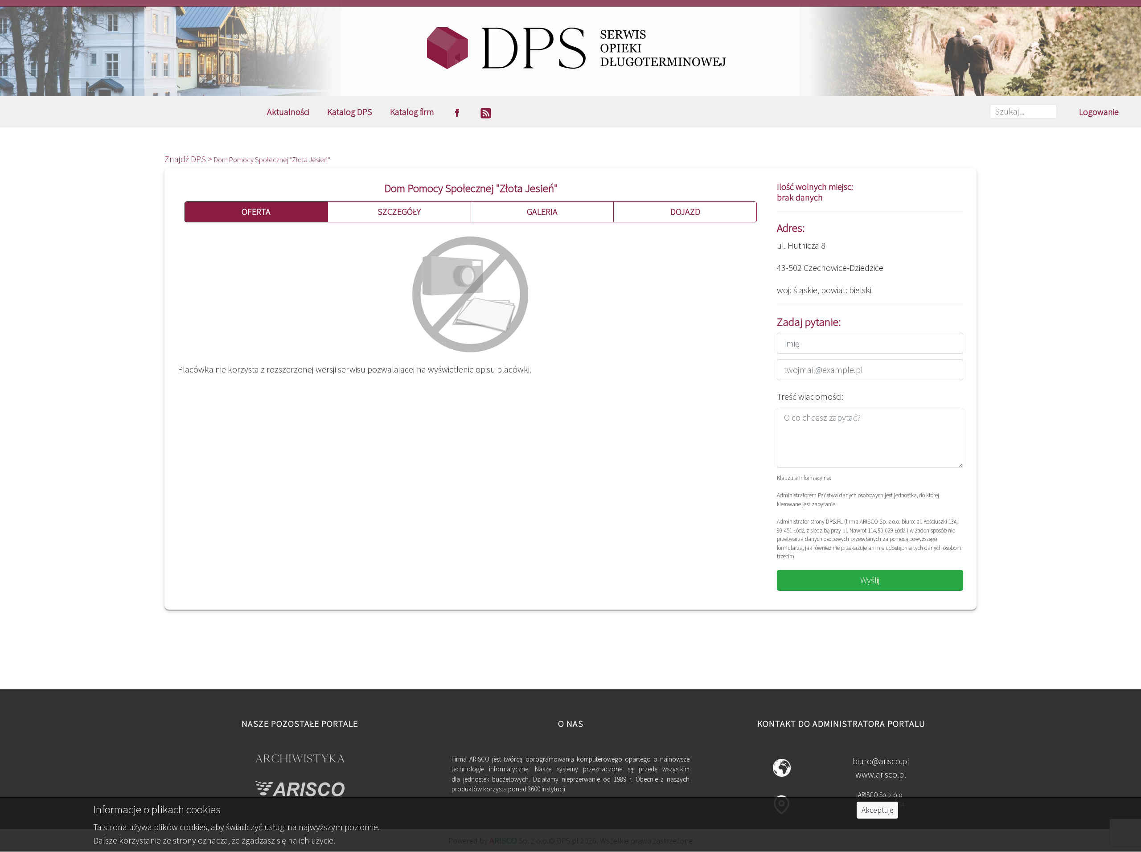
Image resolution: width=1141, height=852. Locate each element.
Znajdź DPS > (189, 158)
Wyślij (870, 580)
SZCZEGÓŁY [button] (399, 211)
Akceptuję (877, 810)
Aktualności (288, 111)
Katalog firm (412, 111)
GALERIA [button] (542, 211)
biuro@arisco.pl (881, 760)
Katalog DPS (349, 111)
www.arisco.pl (880, 774)
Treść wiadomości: (810, 396)
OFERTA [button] (256, 211)
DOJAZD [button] (685, 211)
